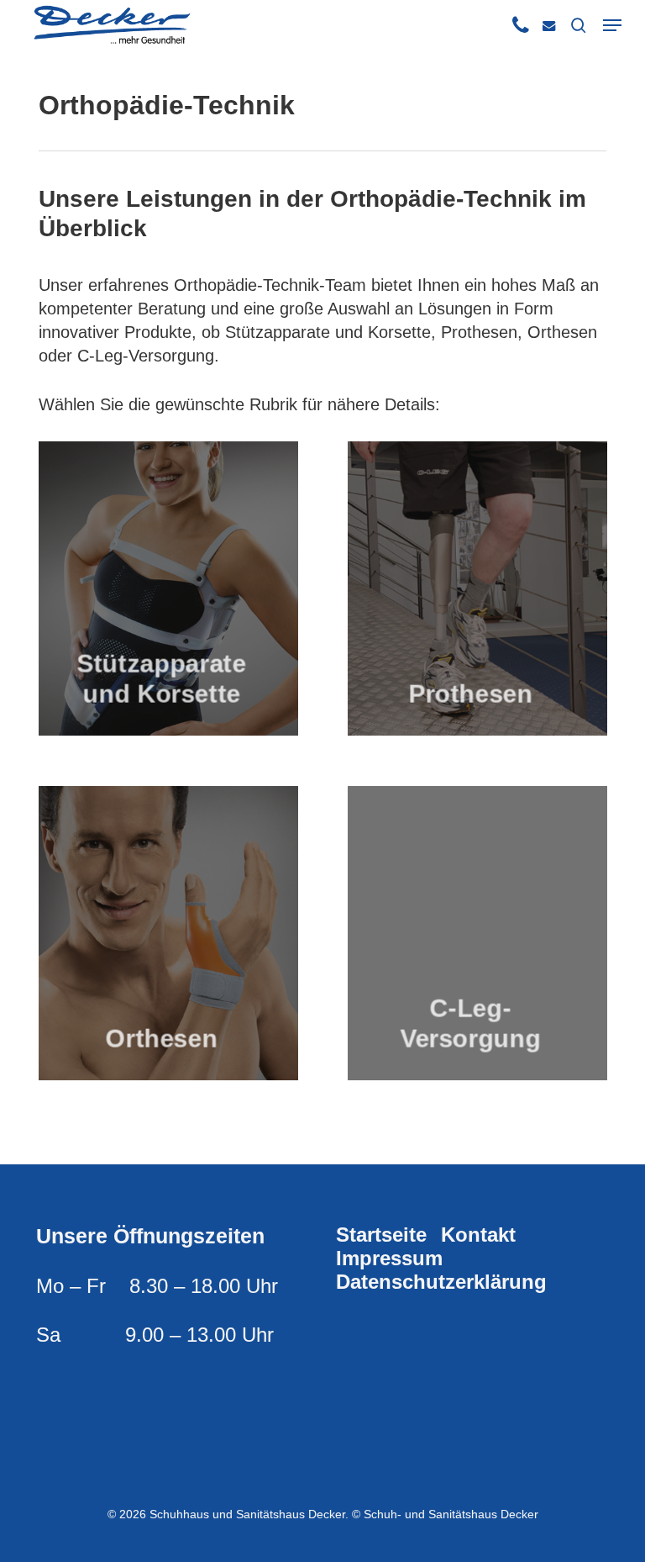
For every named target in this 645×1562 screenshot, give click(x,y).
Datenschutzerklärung (441, 1281)
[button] (612, 25)
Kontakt (478, 1234)
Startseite (381, 1234)
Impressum (389, 1258)
